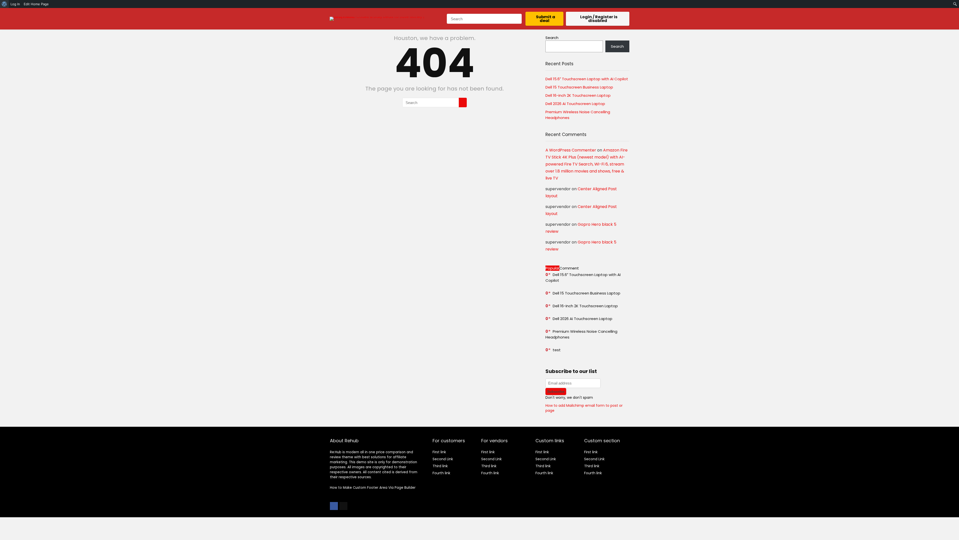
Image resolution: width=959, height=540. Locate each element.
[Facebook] (334, 506)
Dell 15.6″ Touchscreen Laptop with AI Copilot (586, 79)
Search (551, 37)
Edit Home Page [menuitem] (36, 4)
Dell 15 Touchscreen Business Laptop (579, 87)
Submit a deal (545, 19)
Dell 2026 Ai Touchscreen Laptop (575, 103)
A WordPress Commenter (570, 150)
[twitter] (343, 506)
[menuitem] (4, 4)
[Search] (518, 19)
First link (439, 452)
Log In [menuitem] (15, 4)
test (557, 349)
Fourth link (441, 473)
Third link (440, 466)
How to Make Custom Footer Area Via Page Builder (373, 487)
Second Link (443, 459)
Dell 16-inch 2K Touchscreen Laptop (578, 95)
